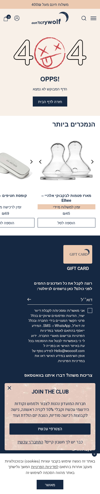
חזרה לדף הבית (50, 101)
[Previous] (91, 161)
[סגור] (94, 454)
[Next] (42, 161)
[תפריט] (93, 18)
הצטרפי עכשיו (50, 429)
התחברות (18, 18)
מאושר (50, 484)
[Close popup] (9, 388)
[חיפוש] (83, 18)
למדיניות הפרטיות (44, 466)
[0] (6, 18)
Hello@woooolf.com (69, 350)
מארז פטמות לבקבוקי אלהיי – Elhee (66, 198)
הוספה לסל (66, 222)
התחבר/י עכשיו (30, 442)
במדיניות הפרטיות (71, 360)
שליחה (32, 300)
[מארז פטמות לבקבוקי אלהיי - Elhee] (66, 162)
